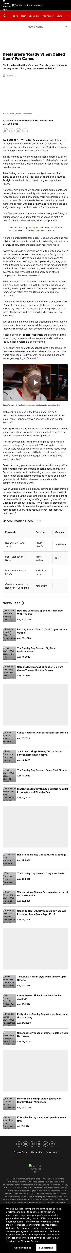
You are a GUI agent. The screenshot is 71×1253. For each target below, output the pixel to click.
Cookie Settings (22, 1247)
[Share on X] (12, 130)
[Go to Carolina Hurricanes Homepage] (28, 5)
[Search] (5, 16)
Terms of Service (30, 1241)
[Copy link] (25, 130)
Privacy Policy (39, 1221)
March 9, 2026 (47, 230)
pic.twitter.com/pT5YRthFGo (49, 227)
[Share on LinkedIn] (18, 130)
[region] (35, 1228)
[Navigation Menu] (66, 16)
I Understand (46, 1247)
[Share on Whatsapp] (5, 130)
